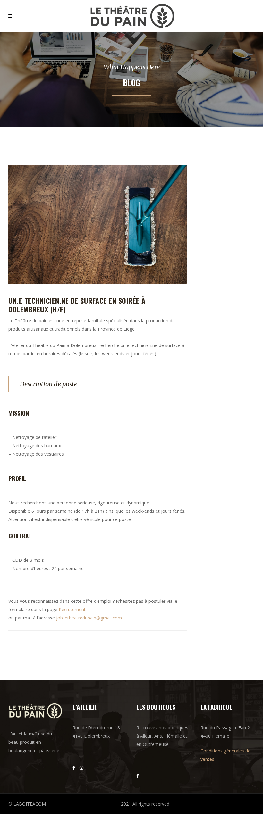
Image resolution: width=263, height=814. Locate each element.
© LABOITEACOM (27, 804)
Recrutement (72, 609)
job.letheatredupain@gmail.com (89, 618)
